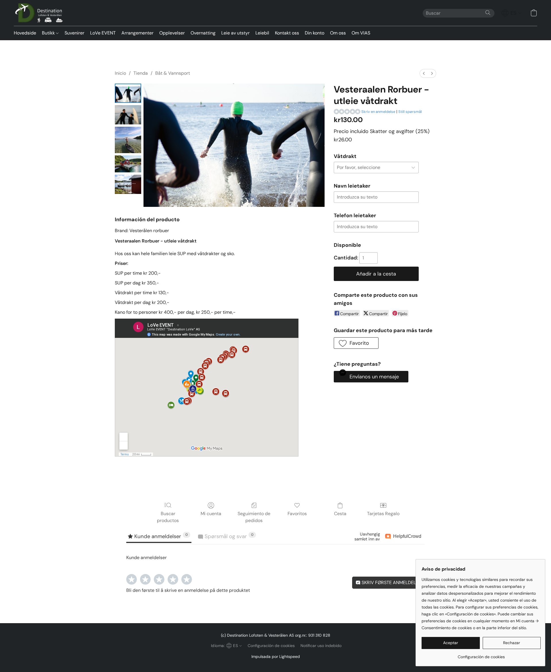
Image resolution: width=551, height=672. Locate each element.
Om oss (338, 33)
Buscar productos (168, 517)
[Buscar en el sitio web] (488, 13)
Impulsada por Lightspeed (275, 656)
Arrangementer (137, 33)
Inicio (120, 73)
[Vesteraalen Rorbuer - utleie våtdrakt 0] (128, 93)
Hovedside (25, 33)
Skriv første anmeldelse (390, 582)
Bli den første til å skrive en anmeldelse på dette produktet (188, 590)
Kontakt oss (287, 33)
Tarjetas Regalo (383, 514)
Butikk (49, 33)
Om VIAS (361, 33)
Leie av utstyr (235, 33)
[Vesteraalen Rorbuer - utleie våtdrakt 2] (128, 140)
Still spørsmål (410, 111)
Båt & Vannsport (172, 73)
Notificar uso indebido (321, 645)
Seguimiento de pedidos (254, 517)
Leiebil (262, 33)
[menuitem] (424, 73)
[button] (40, 13)
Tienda (140, 73)
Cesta (340, 514)
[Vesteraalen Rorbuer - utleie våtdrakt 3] (128, 163)
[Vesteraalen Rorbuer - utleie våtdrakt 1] (128, 114)
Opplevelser (172, 33)
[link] (481, 654)
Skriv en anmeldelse (378, 111)
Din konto (314, 33)
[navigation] (511, 12)
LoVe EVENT (103, 33)
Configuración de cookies (271, 645)
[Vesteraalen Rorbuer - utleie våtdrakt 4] (128, 184)
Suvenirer (74, 33)
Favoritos (297, 514)
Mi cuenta (211, 514)
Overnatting (203, 33)
